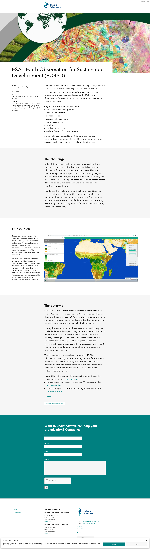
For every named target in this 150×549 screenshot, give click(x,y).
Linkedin (77, 532)
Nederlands (146, 1)
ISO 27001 (80, 529)
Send (46, 487)
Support (16, 509)
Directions (47, 521)
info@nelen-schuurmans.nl (91, 521)
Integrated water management (55, 403)
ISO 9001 (80, 527)
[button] (146, 541)
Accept (114, 544)
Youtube (80, 532)
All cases (49, 396)
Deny (136, 544)
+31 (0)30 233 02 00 (89, 523)
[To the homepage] (52, 6)
